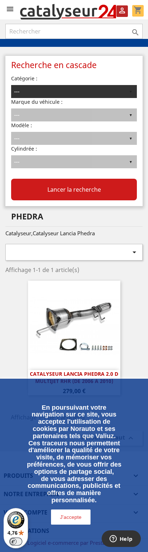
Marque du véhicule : (37, 101)
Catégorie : (24, 78)
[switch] (15, 542)
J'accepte (71, 517)
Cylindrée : (24, 148)
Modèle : (21, 125)
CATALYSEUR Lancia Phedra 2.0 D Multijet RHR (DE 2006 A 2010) (74, 377)
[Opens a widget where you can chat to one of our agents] (121, 539)
